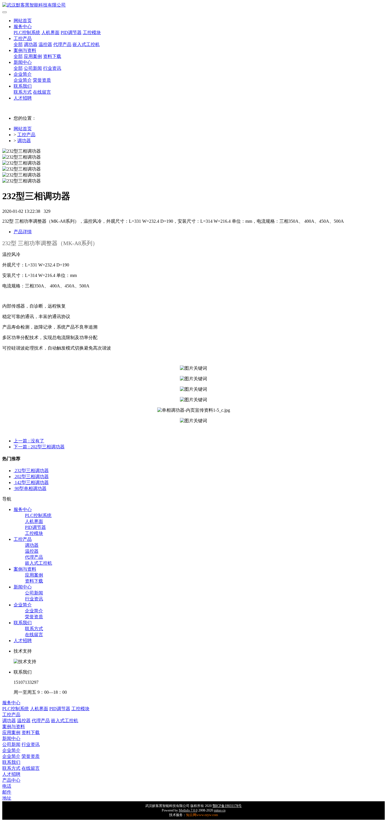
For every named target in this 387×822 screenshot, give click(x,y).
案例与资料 (25, 50)
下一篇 (39, 446)
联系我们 (23, 86)
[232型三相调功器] (14, 470)
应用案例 (33, 56)
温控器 (45, 44)
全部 (18, 44)
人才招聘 (23, 98)
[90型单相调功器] (14, 488)
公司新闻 (33, 68)
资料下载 (52, 56)
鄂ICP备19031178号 (227, 806)
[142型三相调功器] (14, 482)
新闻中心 (23, 62)
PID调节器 (71, 32)
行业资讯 (52, 68)
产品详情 (23, 231)
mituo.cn (220, 810)
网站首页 (23, 20)
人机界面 (50, 32)
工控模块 (92, 32)
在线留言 (42, 92)
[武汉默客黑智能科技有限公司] (193, 5)
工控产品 (23, 38)
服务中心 (23, 26)
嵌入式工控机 (86, 44)
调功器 (30, 44)
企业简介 (23, 74)
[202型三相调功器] (14, 476)
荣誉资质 (42, 80)
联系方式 (23, 92)
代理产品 (62, 44)
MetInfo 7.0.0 (188, 810)
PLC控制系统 (27, 32)
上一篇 (29, 440)
